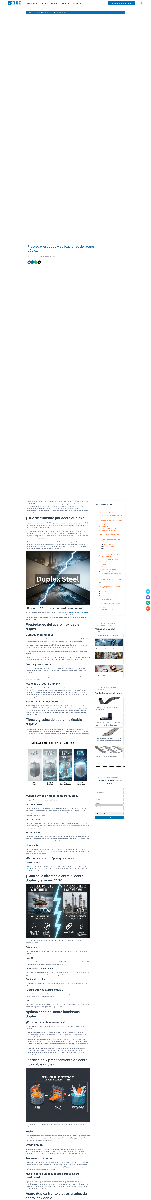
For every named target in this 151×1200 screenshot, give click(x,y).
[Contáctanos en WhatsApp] (148, 603)
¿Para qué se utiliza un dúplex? (110, 582)
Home (29, 12)
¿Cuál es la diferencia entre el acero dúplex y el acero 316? (109, 560)
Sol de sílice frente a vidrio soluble (107, 662)
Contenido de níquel (107, 571)
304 (38, 546)
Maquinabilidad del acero (109, 530)
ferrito (65, 504)
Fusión (104, 591)
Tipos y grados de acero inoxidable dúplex (109, 534)
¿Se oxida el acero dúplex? (109, 528)
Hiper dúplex (108, 551)
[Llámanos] (148, 608)
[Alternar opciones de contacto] (148, 591)
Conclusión (102, 607)
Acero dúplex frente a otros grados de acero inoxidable (110, 604)
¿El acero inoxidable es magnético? (107, 635)
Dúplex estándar (109, 546)
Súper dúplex (108, 549)
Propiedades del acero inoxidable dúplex (110, 520)
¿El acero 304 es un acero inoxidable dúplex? (112, 516)
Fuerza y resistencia (107, 526)
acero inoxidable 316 (33, 868)
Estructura (104, 564)
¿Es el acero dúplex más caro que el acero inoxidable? (112, 598)
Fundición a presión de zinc (105, 648)
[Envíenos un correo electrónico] (148, 597)
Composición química (108, 524)
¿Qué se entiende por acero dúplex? (109, 512)
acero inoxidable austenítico (78, 612)
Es (34, 12)
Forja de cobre (101, 675)
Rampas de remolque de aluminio (107, 756)
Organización (105, 593)
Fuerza (104, 567)
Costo (103, 576)
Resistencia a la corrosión (109, 569)
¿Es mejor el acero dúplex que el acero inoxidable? (111, 555)
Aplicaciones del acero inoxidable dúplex (110, 579)
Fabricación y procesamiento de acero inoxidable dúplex (110, 587)
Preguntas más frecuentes (106, 609)
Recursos (41, 12)
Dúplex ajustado (108, 544)
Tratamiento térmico (107, 595)
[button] (141, 3)
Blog (48, 12)
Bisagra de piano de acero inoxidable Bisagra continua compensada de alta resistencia (108, 740)
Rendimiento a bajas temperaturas (111, 573)
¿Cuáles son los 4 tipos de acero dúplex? (111, 540)
